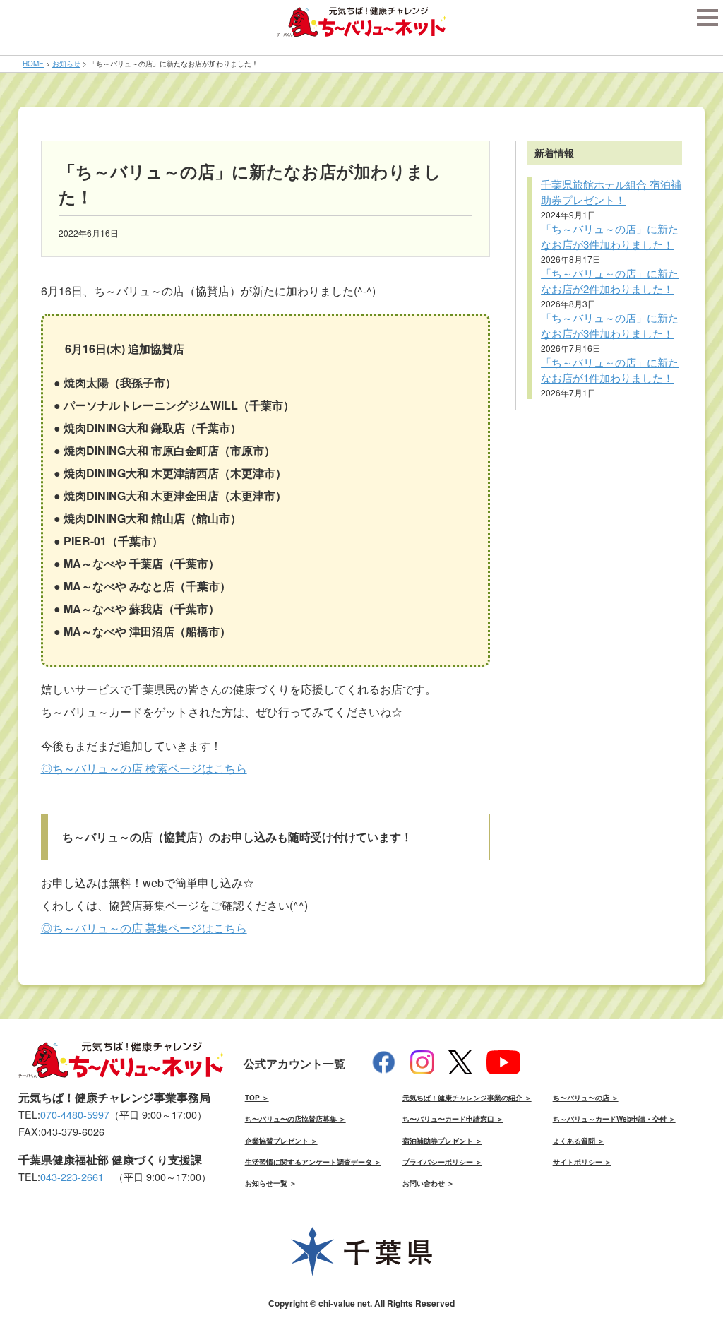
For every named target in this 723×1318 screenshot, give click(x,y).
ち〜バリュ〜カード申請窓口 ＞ (452, 1119)
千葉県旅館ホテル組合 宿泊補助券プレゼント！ (611, 192)
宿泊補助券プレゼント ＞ (442, 1141)
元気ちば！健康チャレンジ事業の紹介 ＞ (467, 1098)
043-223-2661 (72, 1176)
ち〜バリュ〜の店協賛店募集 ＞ (295, 1119)
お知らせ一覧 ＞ (271, 1183)
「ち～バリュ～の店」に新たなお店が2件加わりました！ (610, 281)
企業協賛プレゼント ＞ (281, 1141)
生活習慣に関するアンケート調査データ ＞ (313, 1162)
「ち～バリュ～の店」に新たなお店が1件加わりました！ (610, 370)
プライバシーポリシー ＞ (442, 1162)
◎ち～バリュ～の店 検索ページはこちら (144, 768)
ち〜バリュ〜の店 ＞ (586, 1098)
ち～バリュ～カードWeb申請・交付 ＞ (614, 1119)
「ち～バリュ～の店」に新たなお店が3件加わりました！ (610, 236)
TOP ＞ (257, 1098)
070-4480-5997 (74, 1114)
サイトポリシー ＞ (582, 1162)
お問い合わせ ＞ (428, 1183)
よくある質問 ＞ (578, 1141)
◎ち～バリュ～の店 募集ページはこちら (144, 928)
